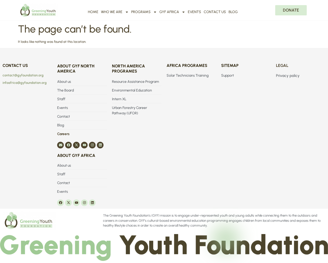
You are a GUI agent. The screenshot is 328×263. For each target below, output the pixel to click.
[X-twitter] (76, 145)
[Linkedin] (100, 145)
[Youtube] (84, 145)
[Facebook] (68, 145)
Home (93, 12)
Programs (141, 12)
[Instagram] (92, 145)
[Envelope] (60, 145)
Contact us (215, 12)
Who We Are (111, 12)
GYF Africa (169, 12)
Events (194, 12)
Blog (233, 12)
